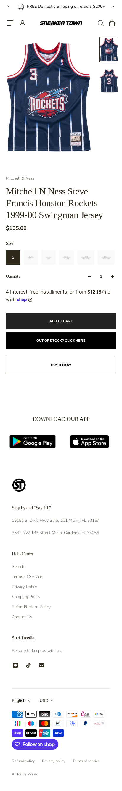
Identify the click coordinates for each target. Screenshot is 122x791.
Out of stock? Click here (61, 340)
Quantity (13, 276)
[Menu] (11, 23)
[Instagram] (15, 665)
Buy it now (61, 365)
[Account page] (22, 23)
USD (44, 700)
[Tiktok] (28, 665)
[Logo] (61, 23)
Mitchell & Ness (20, 178)
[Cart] (111, 23)
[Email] (41, 665)
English (18, 700)
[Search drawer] (100, 23)
